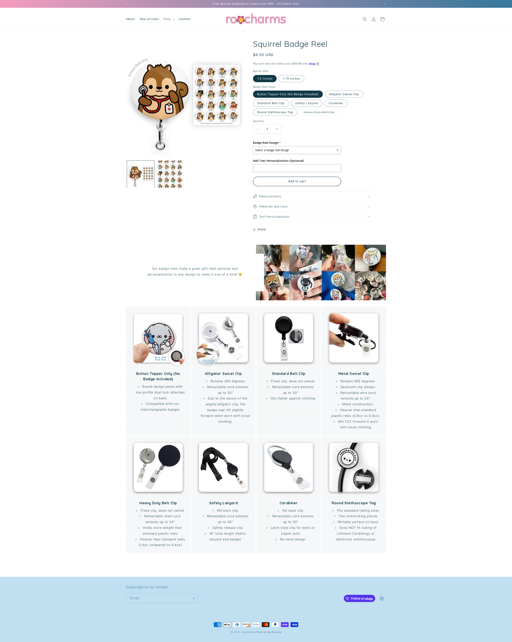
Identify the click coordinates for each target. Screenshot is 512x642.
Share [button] (262, 229)
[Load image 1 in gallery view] (140, 174)
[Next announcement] (384, 4)
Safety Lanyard (306, 103)
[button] (168, 19)
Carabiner (336, 103)
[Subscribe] (193, 598)
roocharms (248, 632)
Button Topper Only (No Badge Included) (288, 94)
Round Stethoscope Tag (275, 112)
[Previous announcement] (127, 4)
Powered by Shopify (268, 632)
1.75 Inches (291, 78)
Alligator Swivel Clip (344, 94)
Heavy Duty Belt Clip (321, 113)
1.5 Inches (264, 78)
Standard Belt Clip (271, 103)
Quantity (258, 121)
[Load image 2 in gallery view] (169, 174)
